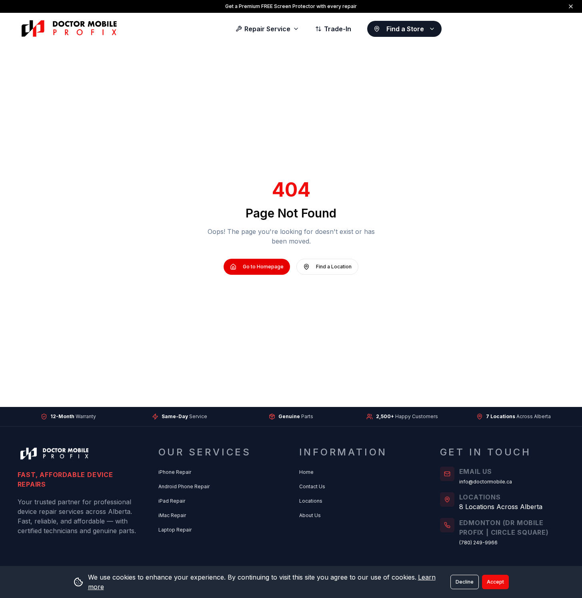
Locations (310, 501)
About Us (310, 515)
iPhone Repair (174, 472)
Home (306, 472)
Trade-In (337, 29)
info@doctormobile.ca (485, 482)
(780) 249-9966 (478, 543)
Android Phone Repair (184, 486)
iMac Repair (172, 515)
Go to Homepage (263, 267)
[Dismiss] (571, 6)
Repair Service (267, 29)
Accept (495, 582)
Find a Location (334, 267)
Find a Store (405, 29)
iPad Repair (171, 501)
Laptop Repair (175, 530)
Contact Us (312, 486)
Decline (465, 582)
